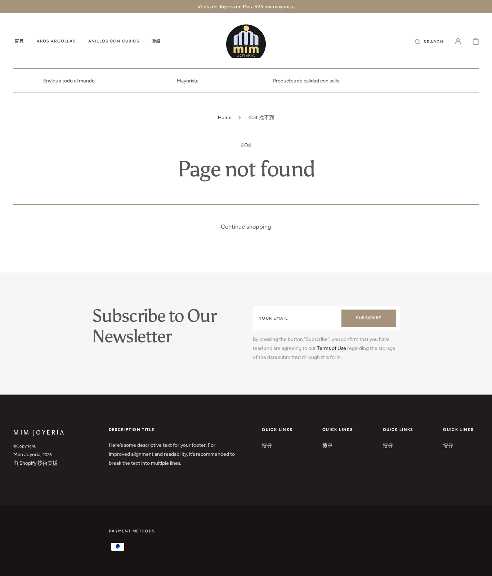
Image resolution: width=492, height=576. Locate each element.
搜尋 (267, 446)
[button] (429, 41)
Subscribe (368, 317)
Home (225, 117)
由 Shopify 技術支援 (35, 463)
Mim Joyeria (26, 454)
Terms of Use (331, 348)
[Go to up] (481, 565)
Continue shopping (246, 226)
